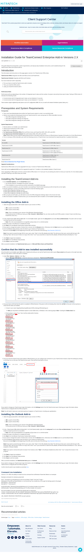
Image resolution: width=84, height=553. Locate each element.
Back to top (4, 502)
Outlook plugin (38, 517)
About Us (28, 526)
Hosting (39, 535)
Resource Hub (52, 531)
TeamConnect (16, 8)
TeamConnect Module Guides (31, 8)
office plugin (24, 517)
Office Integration (47, 8)
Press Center (28, 538)
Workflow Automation (21, 43)
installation (17, 517)
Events (63, 526)
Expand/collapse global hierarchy (1, 8)
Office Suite (31, 517)
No (23, 506)
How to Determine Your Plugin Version (14, 161)
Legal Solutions (63, 43)
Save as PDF (81, 61)
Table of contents (77, 66)
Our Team (27, 531)
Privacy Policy (55, 546)
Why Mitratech (29, 528)
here (27, 467)
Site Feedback (64, 8)
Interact (63, 528)
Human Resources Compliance (62, 48)
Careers (27, 533)
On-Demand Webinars (64, 535)
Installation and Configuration (31, 10)
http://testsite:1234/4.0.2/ (54, 230)
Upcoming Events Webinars (65, 531)
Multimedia (52, 533)
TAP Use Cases (53, 536)
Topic (9, 517)
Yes (18, 506)
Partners (27, 536)
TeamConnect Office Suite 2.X (12, 10)
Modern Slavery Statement (66, 546)
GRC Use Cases (53, 538)
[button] (8, 32)
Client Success (41, 526)
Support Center (41, 537)
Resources (52, 526)
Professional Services (40, 531)
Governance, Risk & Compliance (21, 48)
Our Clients (40, 528)
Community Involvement (28, 541)
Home (6, 8)
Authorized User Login (76, 4)
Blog (50, 528)
